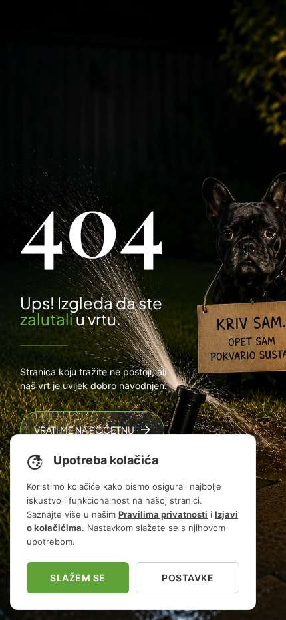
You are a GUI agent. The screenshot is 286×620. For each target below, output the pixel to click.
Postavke (188, 577)
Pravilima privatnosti (163, 514)
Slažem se (78, 577)
